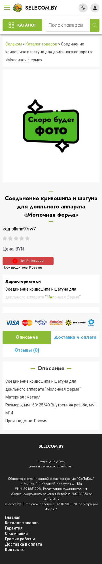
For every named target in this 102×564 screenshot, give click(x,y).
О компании (16, 533)
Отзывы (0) (26, 350)
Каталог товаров (41, 44)
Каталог (27, 25)
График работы (20, 539)
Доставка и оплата (75, 337)
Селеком (13, 44)
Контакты (15, 549)
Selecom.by (41, 8)
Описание (27, 337)
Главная (12, 517)
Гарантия (14, 528)
